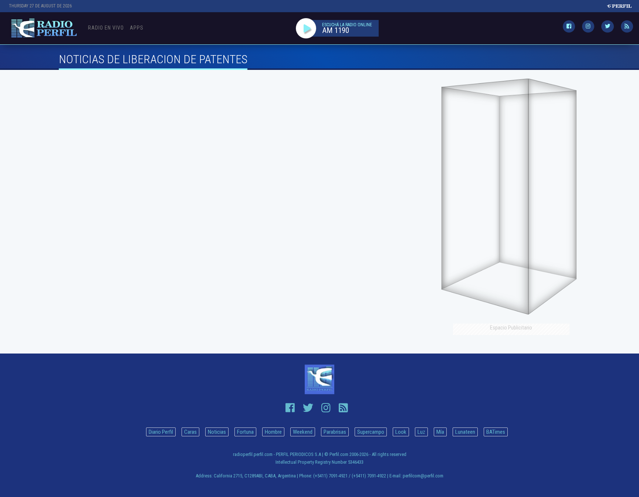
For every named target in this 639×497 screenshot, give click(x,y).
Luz (421, 432)
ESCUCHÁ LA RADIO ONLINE (347, 24)
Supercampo (370, 432)
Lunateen (465, 432)
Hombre (273, 432)
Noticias (217, 432)
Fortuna (245, 432)
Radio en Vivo (106, 28)
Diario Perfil (161, 432)
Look (400, 432)
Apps (136, 28)
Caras (190, 432)
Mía (440, 432)
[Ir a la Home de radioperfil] (319, 379)
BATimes (495, 432)
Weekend (302, 432)
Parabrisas (335, 432)
